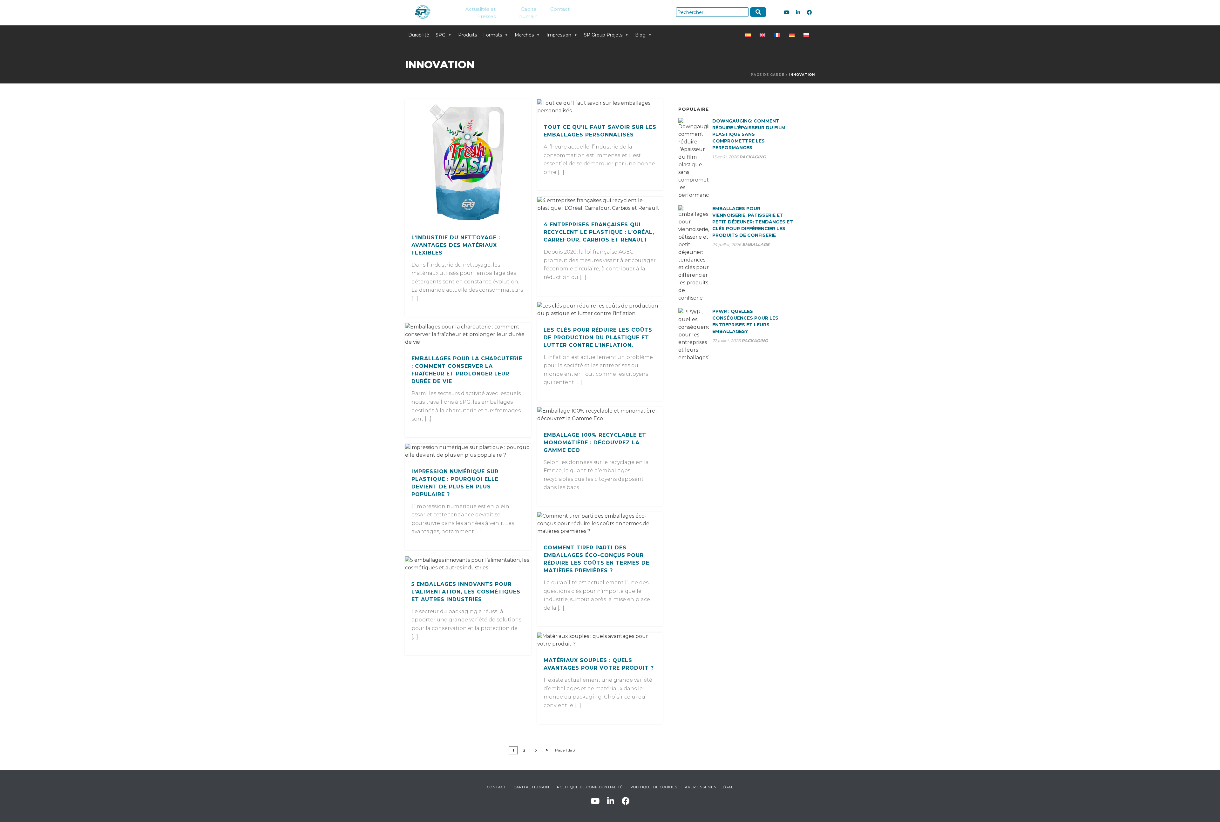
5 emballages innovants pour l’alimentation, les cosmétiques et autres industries (465, 591)
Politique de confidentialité (590, 787)
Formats (492, 35)
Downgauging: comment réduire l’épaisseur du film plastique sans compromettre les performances (748, 134)
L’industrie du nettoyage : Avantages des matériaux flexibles (455, 245)
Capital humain (528, 12)
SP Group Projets (603, 35)
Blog (640, 35)
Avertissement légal (709, 787)
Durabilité (418, 35)
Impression (558, 35)
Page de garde (767, 75)
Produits (467, 35)
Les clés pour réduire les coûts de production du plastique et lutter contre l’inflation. (598, 337)
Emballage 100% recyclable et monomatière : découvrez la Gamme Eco (595, 442)
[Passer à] (749, 34)
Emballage (755, 244)
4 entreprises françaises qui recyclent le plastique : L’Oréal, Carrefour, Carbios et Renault (599, 232)
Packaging (752, 156)
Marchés (524, 35)
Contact (560, 9)
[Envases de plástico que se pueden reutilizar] (468, 162)
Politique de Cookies (653, 787)
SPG (440, 35)
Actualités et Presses (480, 12)
